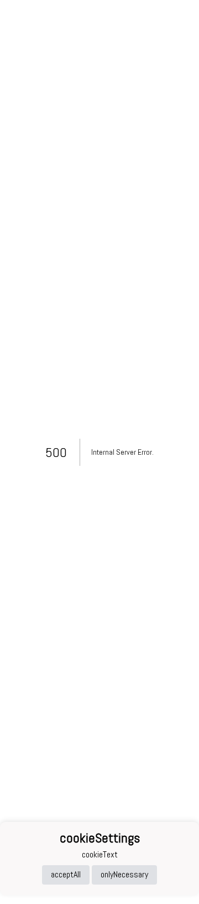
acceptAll (66, 874)
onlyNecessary (124, 874)
